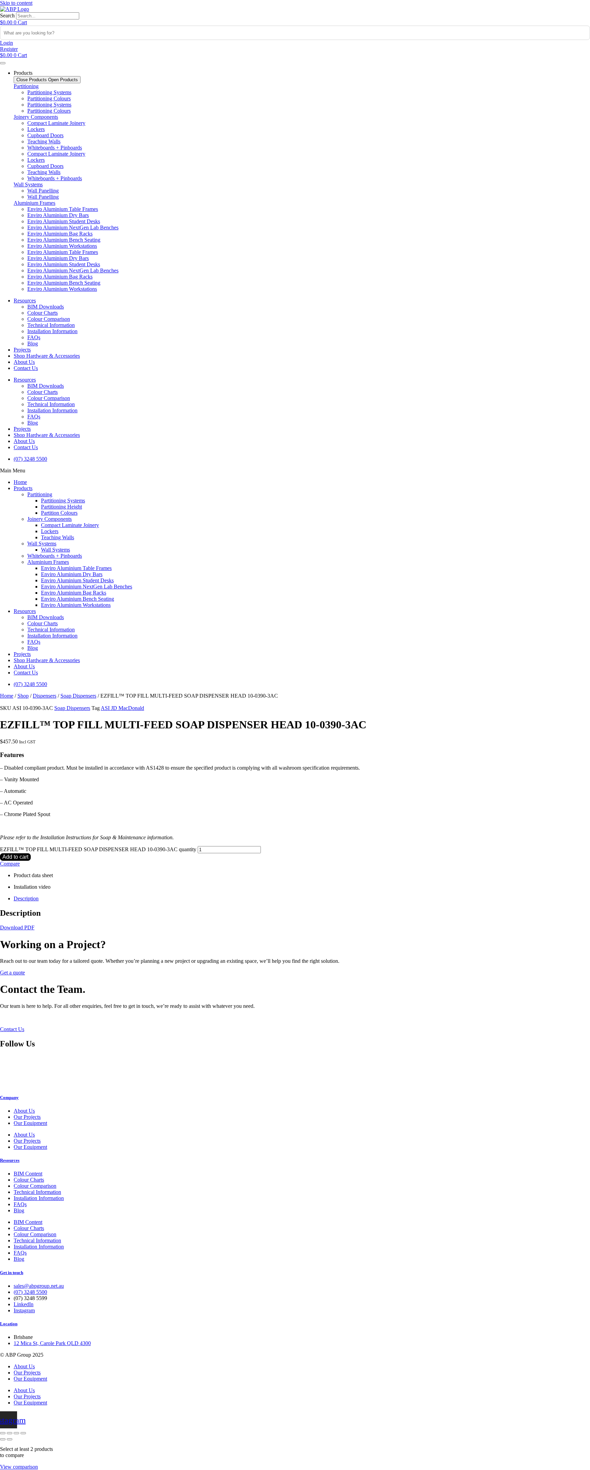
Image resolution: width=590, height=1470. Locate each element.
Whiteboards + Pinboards (54, 148)
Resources (25, 300)
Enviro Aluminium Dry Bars (58, 215)
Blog (32, 343)
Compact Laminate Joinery (56, 123)
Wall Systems (28, 184)
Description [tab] (26, 898)
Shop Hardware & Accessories (47, 356)
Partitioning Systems (49, 92)
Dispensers (44, 696)
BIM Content (28, 1173)
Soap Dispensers (78, 696)
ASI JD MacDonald (122, 708)
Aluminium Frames (34, 203)
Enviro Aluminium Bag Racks (60, 234)
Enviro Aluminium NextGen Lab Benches (72, 227)
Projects (22, 350)
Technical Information (51, 325)
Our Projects (27, 1117)
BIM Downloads (45, 307)
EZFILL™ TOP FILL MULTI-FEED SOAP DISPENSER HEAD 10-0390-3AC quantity (98, 849)
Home (20, 482)
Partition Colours (59, 513)
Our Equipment (30, 1123)
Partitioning (26, 86)
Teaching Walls (43, 141)
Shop (23, 696)
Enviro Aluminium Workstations (62, 246)
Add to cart (15, 857)
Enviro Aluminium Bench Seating (63, 240)
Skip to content (16, 3)
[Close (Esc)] (23, 1433)
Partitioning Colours (49, 98)
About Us (24, 362)
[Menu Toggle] (2, 63)
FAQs (33, 337)
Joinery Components (36, 117)
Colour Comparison (48, 319)
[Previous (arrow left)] (2, 1439)
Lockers (36, 129)
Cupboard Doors (45, 135)
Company (9, 1097)
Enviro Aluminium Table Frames (62, 209)
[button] (295, 471)
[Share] (16, 1433)
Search (7, 15)
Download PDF (17, 927)
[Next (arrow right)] (9, 1439)
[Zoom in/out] (2, 1433)
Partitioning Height (61, 507)
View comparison (19, 1467)
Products (23, 488)
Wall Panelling (43, 191)
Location (8, 1323)
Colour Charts (42, 313)
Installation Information (52, 331)
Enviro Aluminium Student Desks (63, 221)
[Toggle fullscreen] (9, 1433)
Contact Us (26, 368)
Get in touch (11, 1272)
